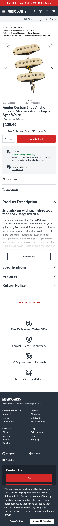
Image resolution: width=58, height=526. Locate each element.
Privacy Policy (12, 496)
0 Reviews (6, 119)
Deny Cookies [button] (16, 521)
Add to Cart (36, 138)
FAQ (29, 478)
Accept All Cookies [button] (41, 521)
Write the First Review (29, 302)
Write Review (18, 119)
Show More (29, 256)
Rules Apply (44, 3)
